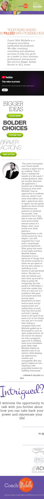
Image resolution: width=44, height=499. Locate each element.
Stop (22, 378)
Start (21, 378)
